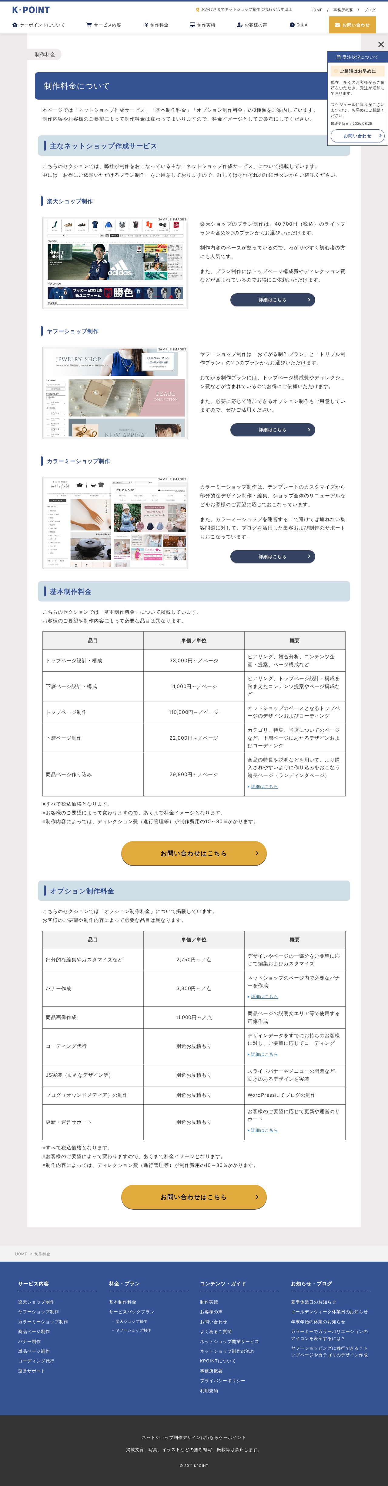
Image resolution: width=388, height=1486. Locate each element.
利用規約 (209, 1390)
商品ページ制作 (34, 1331)
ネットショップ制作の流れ (227, 1351)
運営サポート (31, 1370)
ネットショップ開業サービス (229, 1341)
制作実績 (206, 24)
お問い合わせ (356, 24)
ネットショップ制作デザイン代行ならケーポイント (194, 1437)
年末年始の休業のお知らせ (318, 1321)
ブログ (370, 10)
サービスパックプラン (132, 1311)
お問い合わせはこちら (194, 853)
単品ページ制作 (34, 1351)
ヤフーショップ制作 (38, 1311)
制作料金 (159, 24)
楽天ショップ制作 (36, 1301)
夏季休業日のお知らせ (313, 1301)
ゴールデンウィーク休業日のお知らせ (329, 1311)
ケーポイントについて (42, 24)
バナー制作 (29, 1341)
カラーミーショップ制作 (43, 1321)
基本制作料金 (122, 1301)
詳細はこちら (273, 299)
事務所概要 (343, 10)
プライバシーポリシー (223, 1380)
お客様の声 (256, 24)
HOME (317, 10)
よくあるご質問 (216, 1331)
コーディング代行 (36, 1360)
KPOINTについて (218, 1360)
